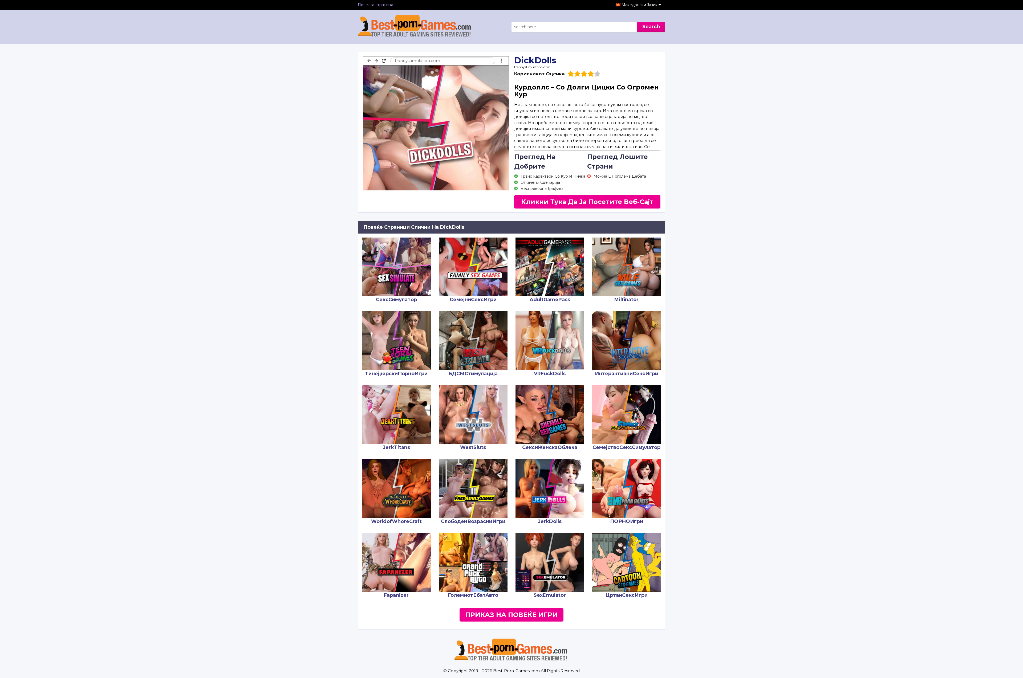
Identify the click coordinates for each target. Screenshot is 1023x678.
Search (651, 27)
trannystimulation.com (532, 67)
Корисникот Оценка (539, 73)
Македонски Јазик (640, 4)
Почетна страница (375, 4)
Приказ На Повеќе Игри (511, 615)
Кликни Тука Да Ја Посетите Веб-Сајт (587, 202)
